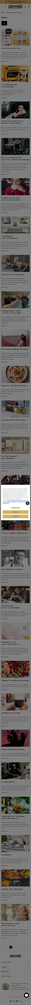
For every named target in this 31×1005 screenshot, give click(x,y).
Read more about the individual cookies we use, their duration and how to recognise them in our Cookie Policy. (15, 502)
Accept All (15, 512)
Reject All (15, 516)
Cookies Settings (15, 507)
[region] (15, 502)
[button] (27, 503)
